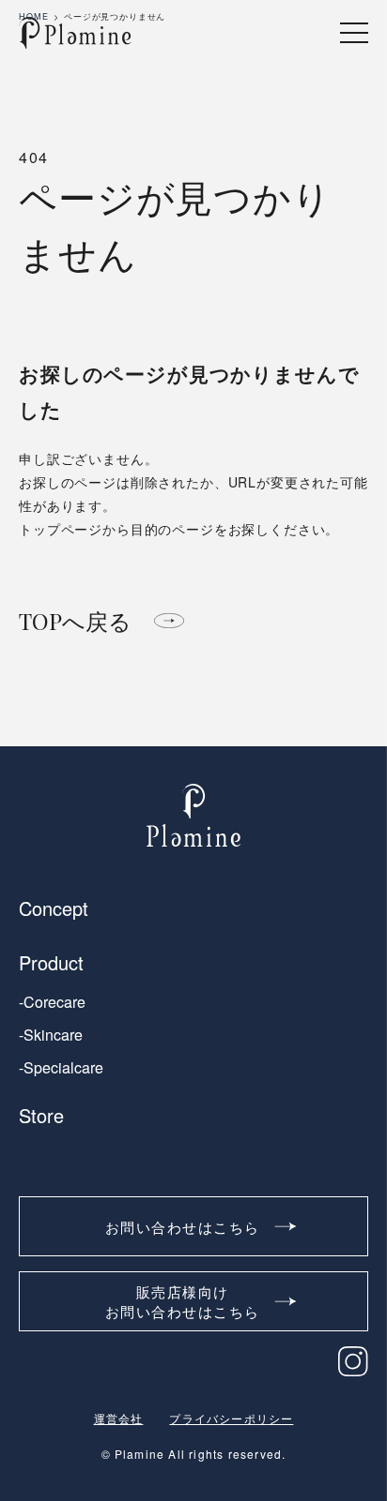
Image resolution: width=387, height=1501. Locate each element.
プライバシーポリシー (231, 1418)
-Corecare (52, 1002)
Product (51, 963)
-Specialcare (61, 1067)
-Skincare (51, 1034)
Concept (53, 908)
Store (41, 1115)
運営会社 (119, 1418)
